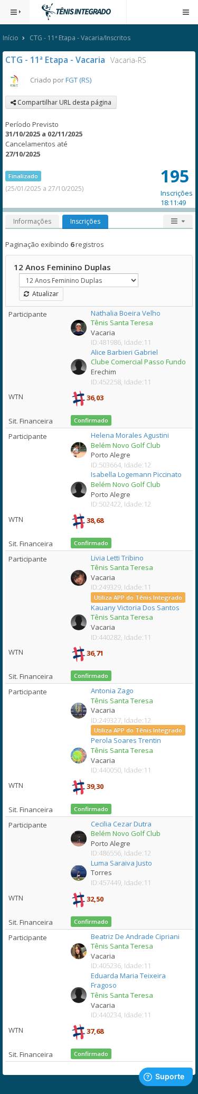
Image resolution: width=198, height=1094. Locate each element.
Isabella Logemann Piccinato (136, 474)
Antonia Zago (112, 690)
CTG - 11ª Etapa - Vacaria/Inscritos (80, 37)
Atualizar (44, 293)
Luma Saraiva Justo (121, 863)
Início (10, 37)
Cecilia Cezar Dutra (121, 824)
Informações (32, 221)
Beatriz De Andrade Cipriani (135, 936)
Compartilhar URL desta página (63, 102)
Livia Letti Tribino (117, 558)
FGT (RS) (78, 80)
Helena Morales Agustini (130, 435)
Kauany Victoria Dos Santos (135, 607)
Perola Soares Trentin (126, 740)
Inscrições (85, 221)
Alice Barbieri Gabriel (124, 352)
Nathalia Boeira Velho (126, 313)
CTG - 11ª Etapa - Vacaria (55, 60)
